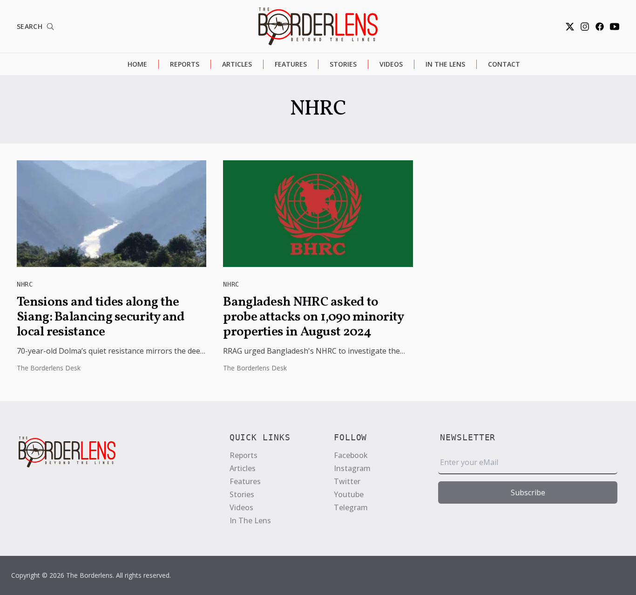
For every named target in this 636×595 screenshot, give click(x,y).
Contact (504, 64)
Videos (391, 64)
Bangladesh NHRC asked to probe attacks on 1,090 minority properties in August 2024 (313, 317)
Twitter (347, 481)
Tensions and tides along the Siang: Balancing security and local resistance (101, 317)
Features (291, 64)
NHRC (25, 284)
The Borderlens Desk (49, 367)
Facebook (351, 455)
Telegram (351, 507)
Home (137, 64)
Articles (237, 64)
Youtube (349, 494)
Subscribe (528, 492)
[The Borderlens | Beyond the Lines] (318, 26)
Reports (184, 64)
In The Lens (445, 64)
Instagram (352, 468)
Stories (343, 64)
